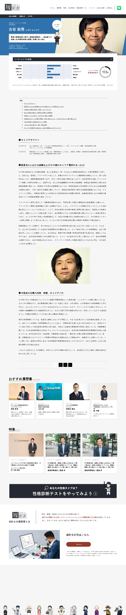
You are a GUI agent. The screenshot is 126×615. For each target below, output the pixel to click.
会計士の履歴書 (12, 7)
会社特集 (71, 8)
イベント (92, 8)
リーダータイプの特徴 (22, 59)
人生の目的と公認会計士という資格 (35, 122)
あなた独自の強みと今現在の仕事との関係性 (38, 112)
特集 (64, 8)
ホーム (52, 8)
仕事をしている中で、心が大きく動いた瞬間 (38, 115)
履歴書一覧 (22, 16)
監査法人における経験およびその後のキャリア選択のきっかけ (44, 106)
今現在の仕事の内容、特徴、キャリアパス (37, 109)
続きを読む (110, 85)
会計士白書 (101, 8)
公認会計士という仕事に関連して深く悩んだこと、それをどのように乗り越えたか (50, 119)
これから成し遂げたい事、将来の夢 (35, 125)
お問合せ (110, 8)
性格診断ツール (81, 8)
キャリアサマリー (29, 103)
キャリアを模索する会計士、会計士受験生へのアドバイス (42, 128)
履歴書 (59, 8)
